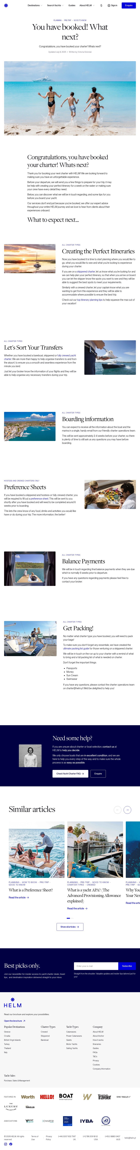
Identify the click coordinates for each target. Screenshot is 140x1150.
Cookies (96, 1065)
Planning (58, 20)
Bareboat (45, 1040)
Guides (71, 5)
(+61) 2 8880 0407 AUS (112, 1138)
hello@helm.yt (130, 1138)
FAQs (95, 1052)
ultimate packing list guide (76, 648)
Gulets (69, 1040)
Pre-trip (67, 20)
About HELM (98, 1032)
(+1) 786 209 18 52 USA (90, 1138)
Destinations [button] (34, 5)
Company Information (101, 1069)
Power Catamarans (74, 1036)
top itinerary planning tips (90, 299)
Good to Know (80, 20)
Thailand (7, 1048)
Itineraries (97, 1044)
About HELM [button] (86, 5)
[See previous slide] (117, 810)
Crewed (44, 1032)
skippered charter (86, 271)
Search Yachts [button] (54, 5)
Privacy (96, 1061)
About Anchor (98, 1036)
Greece (7, 1032)
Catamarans (71, 1032)
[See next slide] (127, 810)
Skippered (45, 1036)
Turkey (7, 1044)
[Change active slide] (68, 918)
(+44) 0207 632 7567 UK (67, 1138)
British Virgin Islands (12, 1040)
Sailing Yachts (72, 1048)
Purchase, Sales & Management (17, 1081)
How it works (98, 1040)
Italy (5, 1052)
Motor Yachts (71, 1044)
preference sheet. (40, 498)
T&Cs (95, 1056)
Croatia (7, 1036)
